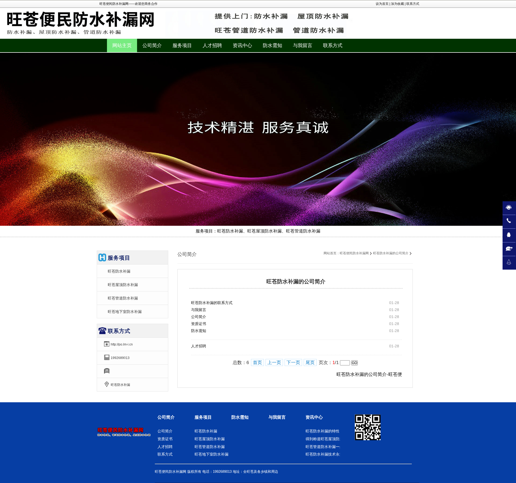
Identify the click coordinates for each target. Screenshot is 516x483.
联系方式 (412, 4)
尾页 (310, 362)
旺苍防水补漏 (119, 271)
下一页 (293, 362)
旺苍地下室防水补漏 (125, 311)
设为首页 (382, 4)
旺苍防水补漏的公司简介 (390, 253)
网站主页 (122, 45)
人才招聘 (198, 346)
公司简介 (198, 317)
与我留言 (198, 310)
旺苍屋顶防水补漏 (123, 285)
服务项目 (203, 417)
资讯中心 (314, 417)
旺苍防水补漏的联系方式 (211, 303)
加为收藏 (397, 4)
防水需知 (198, 331)
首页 (257, 362)
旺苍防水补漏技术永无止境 (328, 454)
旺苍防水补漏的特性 (322, 431)
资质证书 (198, 324)
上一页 (274, 362)
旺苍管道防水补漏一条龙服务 (330, 447)
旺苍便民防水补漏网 (354, 253)
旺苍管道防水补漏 (123, 298)
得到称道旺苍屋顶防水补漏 (328, 439)
